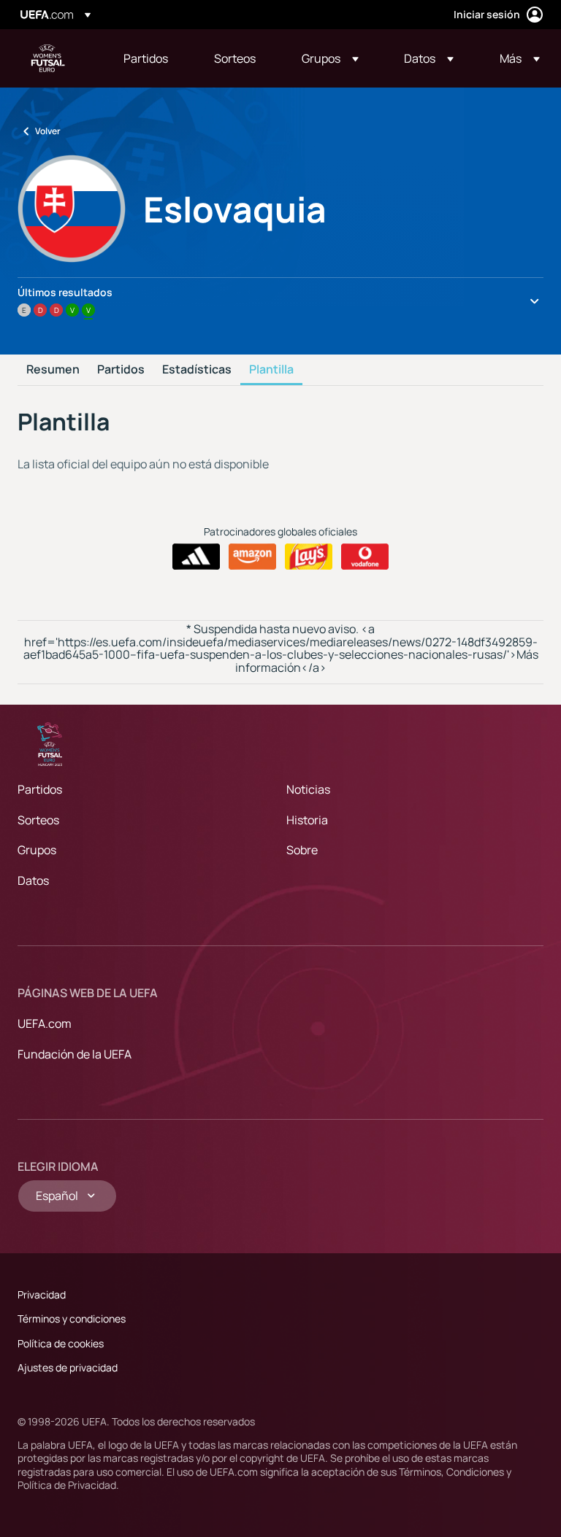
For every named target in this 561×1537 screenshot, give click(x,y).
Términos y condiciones (72, 1318)
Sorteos (38, 820)
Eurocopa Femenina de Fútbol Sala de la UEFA (48, 58)
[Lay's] (308, 556)
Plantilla (271, 369)
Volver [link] (48, 131)
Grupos (37, 850)
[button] (330, 58)
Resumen (53, 369)
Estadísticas (197, 369)
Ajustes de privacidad (68, 1367)
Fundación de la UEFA (74, 1054)
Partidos (121, 369)
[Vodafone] (365, 556)
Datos (33, 880)
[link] (146, 58)
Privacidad (42, 1294)
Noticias (308, 789)
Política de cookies (61, 1343)
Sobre (302, 850)
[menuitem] (150, 58)
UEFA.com (45, 1023)
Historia (307, 820)
